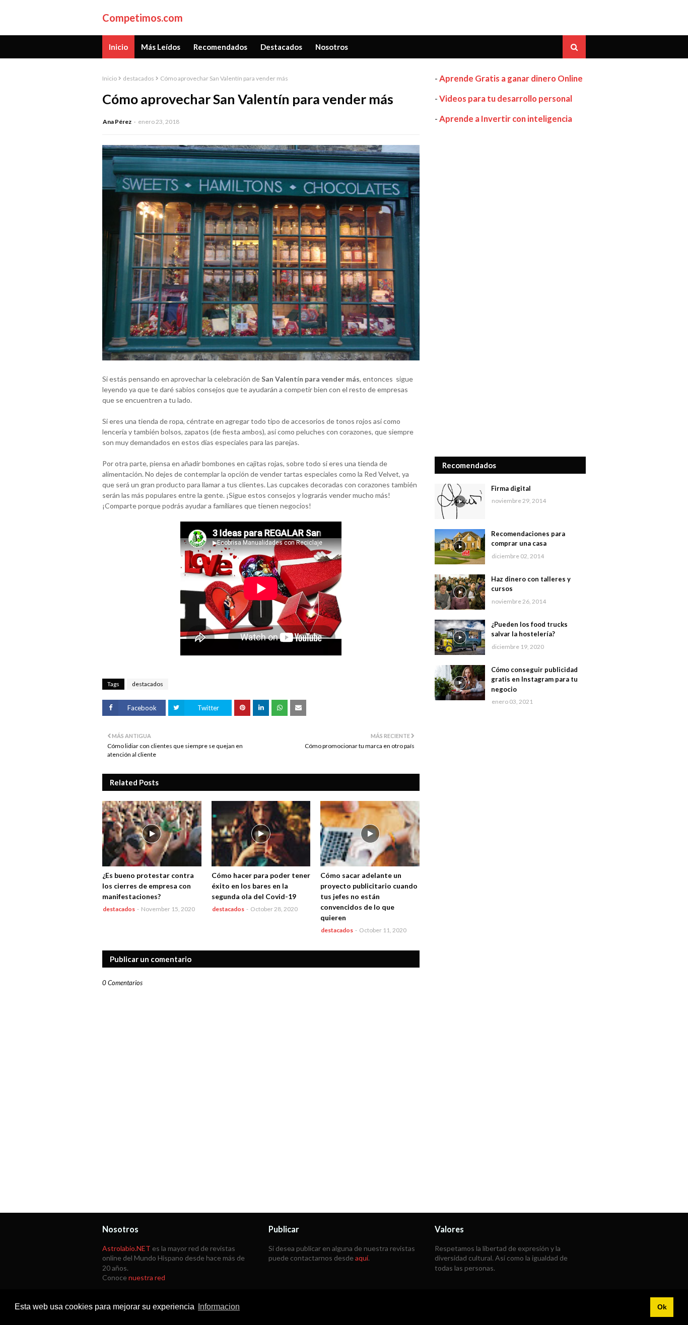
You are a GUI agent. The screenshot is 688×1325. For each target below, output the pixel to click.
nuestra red (146, 1277)
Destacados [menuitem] (281, 46)
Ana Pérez (117, 121)
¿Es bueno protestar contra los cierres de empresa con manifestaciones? (148, 886)
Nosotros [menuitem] (331, 46)
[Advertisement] (510, 290)
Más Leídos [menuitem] (160, 46)
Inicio (109, 78)
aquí (361, 1258)
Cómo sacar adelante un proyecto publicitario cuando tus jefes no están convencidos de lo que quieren (369, 896)
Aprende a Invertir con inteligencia (505, 118)
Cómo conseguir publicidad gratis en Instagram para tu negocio (534, 679)
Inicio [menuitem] (118, 46)
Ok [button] (662, 1307)
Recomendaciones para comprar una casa (528, 539)
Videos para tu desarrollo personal (505, 98)
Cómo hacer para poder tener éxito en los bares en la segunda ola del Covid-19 (261, 886)
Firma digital (511, 488)
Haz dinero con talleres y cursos (531, 584)
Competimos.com (142, 18)
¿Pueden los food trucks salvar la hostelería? (529, 629)
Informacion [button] (219, 1306)
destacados (138, 78)
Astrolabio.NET (126, 1248)
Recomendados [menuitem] (220, 46)
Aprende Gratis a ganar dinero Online (511, 78)
